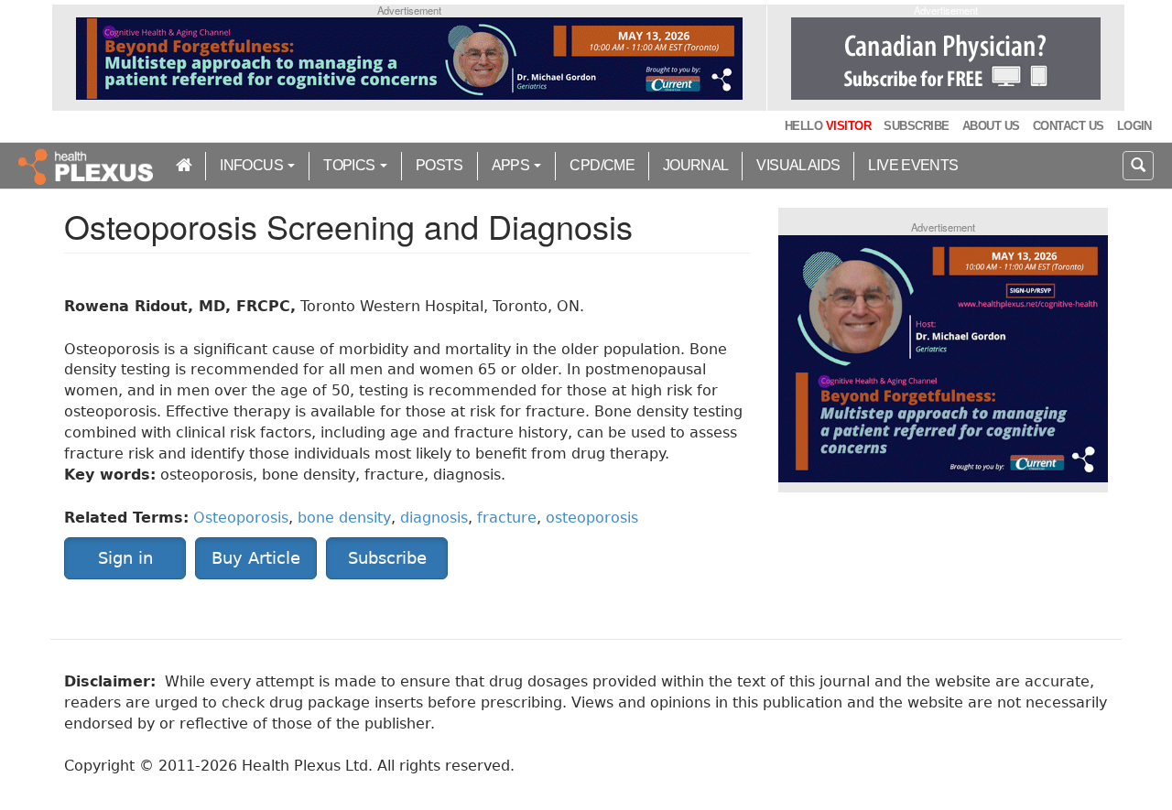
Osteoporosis (240, 517)
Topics (350, 165)
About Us (991, 126)
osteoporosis (592, 517)
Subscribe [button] (387, 557)
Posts (439, 165)
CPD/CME (602, 165)
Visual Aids (798, 165)
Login (1134, 126)
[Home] (88, 166)
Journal (696, 165)
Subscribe (916, 126)
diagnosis (434, 517)
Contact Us (1068, 126)
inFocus (253, 165)
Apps (512, 165)
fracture (507, 517)
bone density (344, 517)
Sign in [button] (125, 557)
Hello (828, 126)
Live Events (913, 165)
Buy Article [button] (256, 557)
